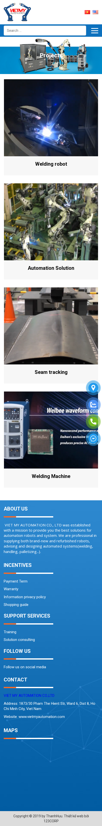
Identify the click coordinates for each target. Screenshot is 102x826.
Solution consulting (19, 639)
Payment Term (15, 581)
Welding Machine (51, 476)
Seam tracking (51, 372)
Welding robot (51, 164)
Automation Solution (51, 268)
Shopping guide (16, 604)
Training (10, 632)
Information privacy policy (25, 597)
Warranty (11, 589)
